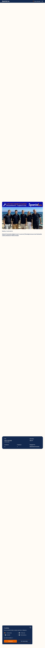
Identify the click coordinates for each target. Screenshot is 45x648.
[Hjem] (5, 1)
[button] (4, 215)
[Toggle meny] (42, 1)
